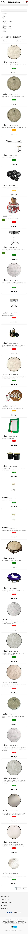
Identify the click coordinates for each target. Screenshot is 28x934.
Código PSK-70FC (13, 215)
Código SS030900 (13, 436)
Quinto (4, 25)
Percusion (4, 13)
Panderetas (5, 23)
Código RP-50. (12, 185)
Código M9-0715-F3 (13, 714)
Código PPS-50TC (13, 155)
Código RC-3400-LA (13, 842)
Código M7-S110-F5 (13, 125)
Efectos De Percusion (7, 21)
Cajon (4, 17)
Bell (3, 15)
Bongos (4, 16)
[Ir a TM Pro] (17, 912)
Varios (4, 31)
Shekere (4, 27)
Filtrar (5, 40)
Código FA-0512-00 (13, 873)
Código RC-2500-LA (13, 810)
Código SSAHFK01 (13, 406)
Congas (4, 20)
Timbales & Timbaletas (7, 28)
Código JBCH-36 (13, 528)
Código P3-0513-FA (13, 280)
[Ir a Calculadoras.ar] (9, 912)
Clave (4, 18)
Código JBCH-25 (13, 497)
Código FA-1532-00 (13, 682)
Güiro (4, 22)
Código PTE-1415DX (13, 247)
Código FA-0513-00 (13, 374)
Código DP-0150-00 (13, 343)
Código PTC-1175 (12, 558)
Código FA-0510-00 (13, 619)
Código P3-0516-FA (13, 778)
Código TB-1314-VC (13, 313)
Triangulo (5, 30)
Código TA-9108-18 (13, 588)
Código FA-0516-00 (13, 62)
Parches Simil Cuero (7, 26)
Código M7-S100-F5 (13, 94)
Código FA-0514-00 (13, 651)
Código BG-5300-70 (13, 466)
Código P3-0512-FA (13, 745)
